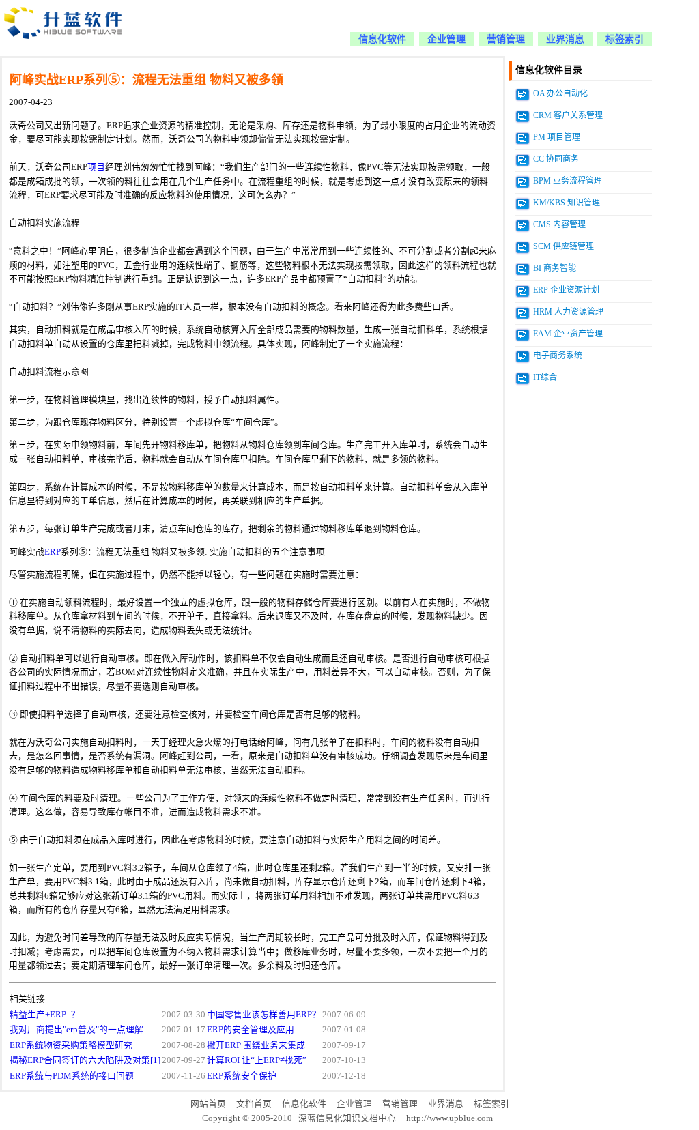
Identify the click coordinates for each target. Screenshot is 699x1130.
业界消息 (565, 39)
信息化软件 (382, 39)
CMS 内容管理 (559, 224)
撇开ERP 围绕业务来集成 (256, 1045)
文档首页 (254, 1104)
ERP (52, 552)
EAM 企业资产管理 (568, 333)
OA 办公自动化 (560, 93)
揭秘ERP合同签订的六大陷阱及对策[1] (85, 1060)
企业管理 (446, 39)
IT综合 (545, 377)
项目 (96, 167)
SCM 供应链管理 (563, 246)
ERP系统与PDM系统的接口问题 (72, 1076)
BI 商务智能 (554, 268)
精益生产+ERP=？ (45, 1014)
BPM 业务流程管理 (567, 181)
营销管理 (506, 39)
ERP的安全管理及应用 (250, 1029)
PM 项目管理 (556, 137)
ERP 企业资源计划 (566, 290)
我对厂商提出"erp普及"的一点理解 (76, 1029)
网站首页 (208, 1104)
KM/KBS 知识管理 (566, 202)
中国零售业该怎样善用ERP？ (264, 1014)
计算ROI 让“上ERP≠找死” (256, 1060)
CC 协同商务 (556, 159)
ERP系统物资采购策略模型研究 (71, 1045)
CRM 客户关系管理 (568, 115)
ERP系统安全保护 (241, 1076)
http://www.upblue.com (449, 1118)
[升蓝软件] (64, 46)
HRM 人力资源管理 (568, 312)
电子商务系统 (557, 355)
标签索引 (624, 39)
